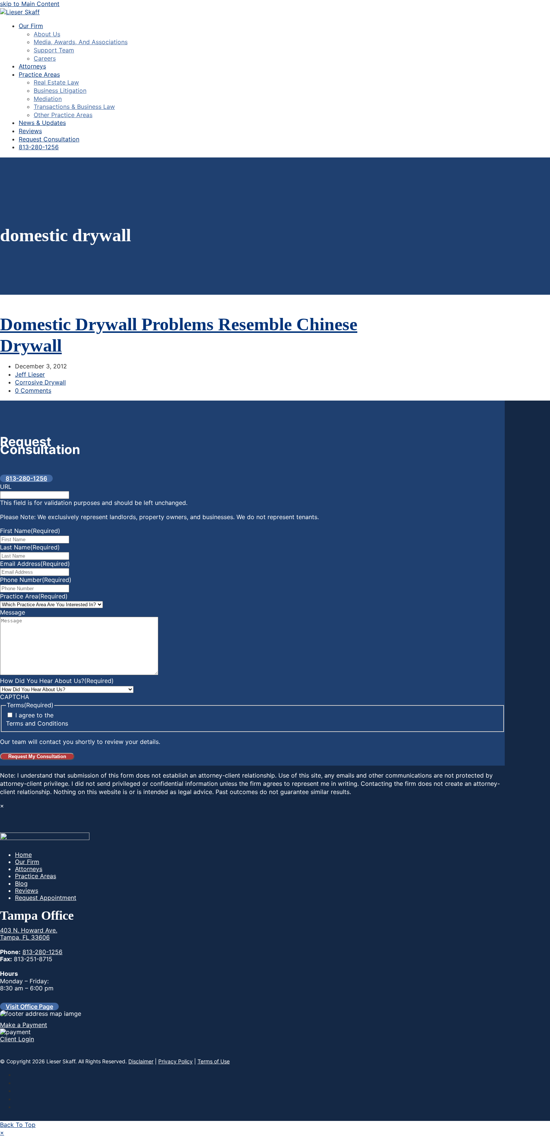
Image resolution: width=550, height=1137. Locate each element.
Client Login (17, 1039)
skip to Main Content (29, 3)
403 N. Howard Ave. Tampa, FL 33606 (28, 933)
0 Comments (33, 390)
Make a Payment (23, 1025)
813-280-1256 (42, 952)
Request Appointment (45, 897)
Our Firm (27, 861)
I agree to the (37, 719)
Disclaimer (140, 1061)
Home (23, 854)
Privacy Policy (175, 1061)
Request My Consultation (37, 756)
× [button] (2, 1132)
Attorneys (28, 869)
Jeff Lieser (30, 374)
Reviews (26, 890)
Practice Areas (35, 876)
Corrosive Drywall (40, 382)
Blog (21, 883)
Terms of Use (214, 1061)
